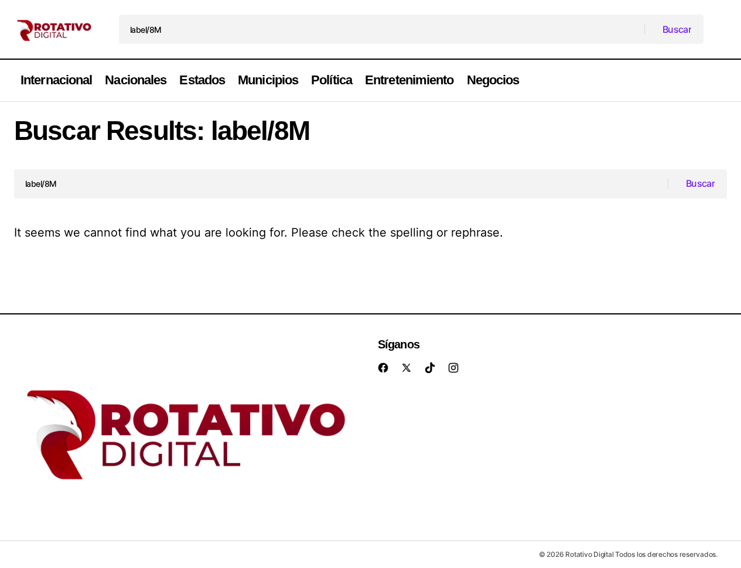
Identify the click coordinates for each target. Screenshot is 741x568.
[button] (721, 80)
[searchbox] (381, 29)
